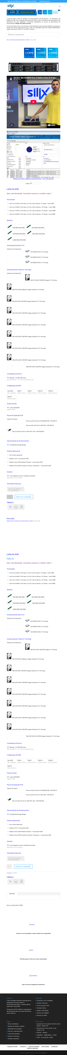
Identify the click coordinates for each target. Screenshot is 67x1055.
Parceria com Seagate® (43, 1013)
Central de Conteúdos (33, 1046)
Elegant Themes (29, 1052)
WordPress (44, 1052)
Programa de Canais (12, 1046)
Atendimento (54, 1046)
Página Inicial (10, 521)
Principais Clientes (41, 1008)
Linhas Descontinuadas (14, 1033)
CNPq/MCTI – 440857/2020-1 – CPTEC (47, 1035)
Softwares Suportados (13, 1038)
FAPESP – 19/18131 (42, 1032)
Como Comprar (45, 1046)
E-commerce (23, 1046)
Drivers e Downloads (13, 1024)
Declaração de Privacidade (14, 1028)
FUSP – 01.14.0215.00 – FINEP (45, 1037)
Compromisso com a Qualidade (45, 1000)
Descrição (12, 893)
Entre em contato (23, 497)
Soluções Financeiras (42, 1003)
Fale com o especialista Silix (15, 1031)
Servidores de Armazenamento (17, 39)
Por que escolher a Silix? (43, 1005)
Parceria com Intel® (42, 1015)
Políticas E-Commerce (13, 1036)
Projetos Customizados (43, 1010)
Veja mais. (13, 1013)
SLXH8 (27, 39)
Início (8, 39)
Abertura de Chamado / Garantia (16, 1026)
